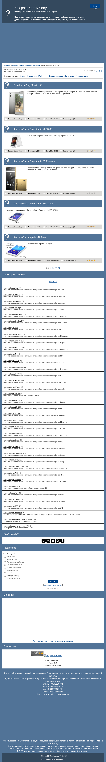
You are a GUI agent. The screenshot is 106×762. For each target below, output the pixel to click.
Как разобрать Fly (10, 354)
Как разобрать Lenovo (12, 400)
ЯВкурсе (53, 281)
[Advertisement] (53, 42)
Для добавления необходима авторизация (53, 641)
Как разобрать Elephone (12, 334)
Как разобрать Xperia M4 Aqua (30, 237)
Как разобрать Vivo (10, 493)
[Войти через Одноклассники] (62, 541)
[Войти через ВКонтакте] (48, 541)
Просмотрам (82, 76)
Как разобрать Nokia (11, 427)
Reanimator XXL (12, 559)
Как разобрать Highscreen (13, 367)
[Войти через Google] (58, 541)
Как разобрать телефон (12, 513)
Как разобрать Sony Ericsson (14, 466)
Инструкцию (11, 556)
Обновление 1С (12, 570)
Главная (6, 65)
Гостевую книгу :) (13, 575)
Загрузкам (69, 76)
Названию (32, 76)
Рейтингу (42, 76)
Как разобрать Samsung (12, 453)
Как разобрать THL (10, 473)
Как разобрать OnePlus (12, 433)
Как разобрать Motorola (12, 420)
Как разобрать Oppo (11, 440)
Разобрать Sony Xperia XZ (28, 85)
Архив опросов (57, 585)
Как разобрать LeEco (11, 394)
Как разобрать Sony (15, 119)
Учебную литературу (14, 567)
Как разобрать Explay (11, 341)
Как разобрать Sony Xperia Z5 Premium (34, 161)
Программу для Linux (14, 564)
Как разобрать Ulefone (12, 480)
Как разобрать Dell (10, 328)
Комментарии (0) (69, 119)
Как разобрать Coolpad (12, 321)
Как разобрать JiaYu (11, 361)
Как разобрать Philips (11, 447)
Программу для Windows (15, 562)
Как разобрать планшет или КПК (16, 526)
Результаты (47, 585)
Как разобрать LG (10, 407)
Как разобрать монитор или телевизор (18, 519)
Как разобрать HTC (11, 374)
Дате (22, 76)
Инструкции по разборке (30, 65)
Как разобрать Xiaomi (11, 499)
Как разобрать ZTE (10, 506)
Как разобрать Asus (11, 308)
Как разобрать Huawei (12, 380)
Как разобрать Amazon (12, 301)
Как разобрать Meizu (11, 413)
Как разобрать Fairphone (13, 347)
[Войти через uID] (44, 541)
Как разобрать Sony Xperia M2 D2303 (33, 203)
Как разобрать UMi (10, 486)
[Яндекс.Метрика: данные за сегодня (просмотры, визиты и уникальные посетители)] (53, 655)
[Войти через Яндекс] (53, 541)
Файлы (15, 65)
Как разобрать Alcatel (11, 294)
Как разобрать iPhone (12, 387)
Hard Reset (10, 573)
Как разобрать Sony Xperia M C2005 (33, 129)
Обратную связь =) (13, 578)
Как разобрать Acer (11, 288)
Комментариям (56, 76)
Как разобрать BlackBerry (13, 314)
